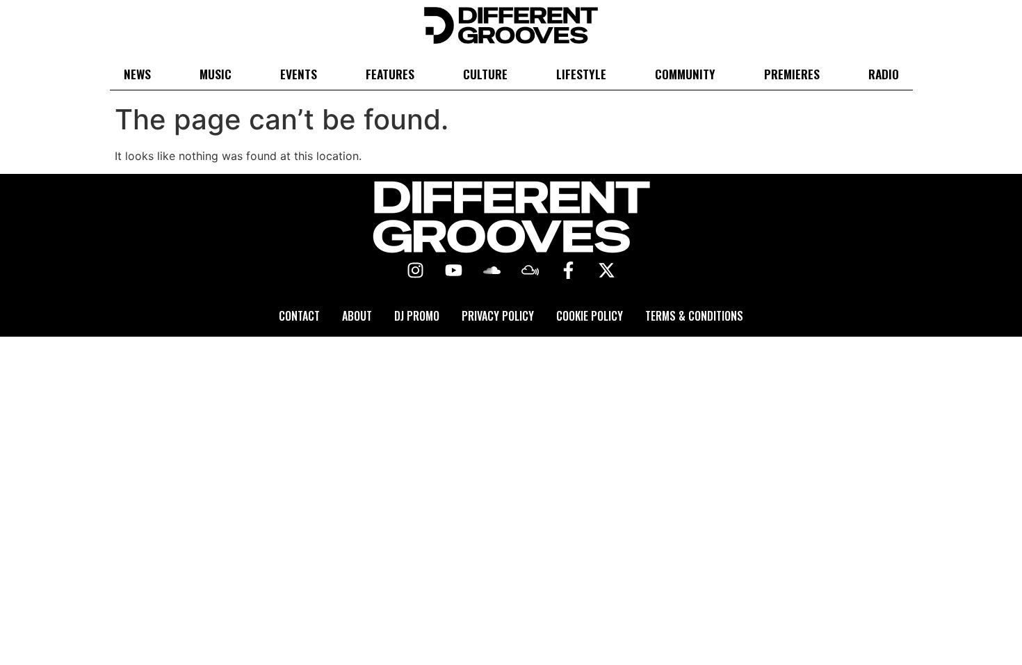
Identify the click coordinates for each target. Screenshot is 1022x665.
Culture (485, 74)
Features (390, 74)
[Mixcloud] (530, 270)
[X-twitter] (607, 270)
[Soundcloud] (492, 270)
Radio (883, 74)
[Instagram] (415, 270)
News (137, 74)
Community (685, 74)
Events (298, 74)
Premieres (792, 74)
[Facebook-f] (568, 270)
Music (216, 74)
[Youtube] (454, 270)
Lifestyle (581, 74)
